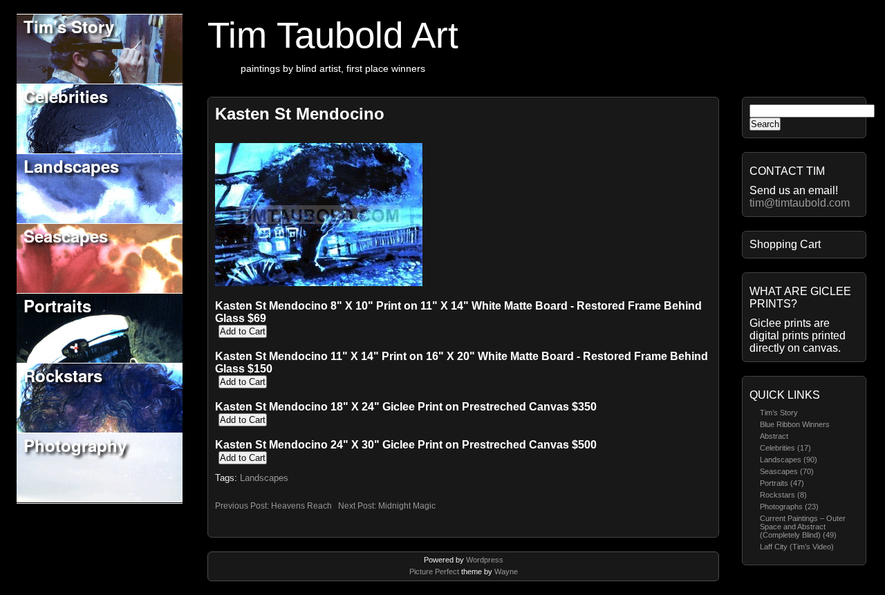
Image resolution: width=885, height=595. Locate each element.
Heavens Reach (301, 506)
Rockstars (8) (783, 495)
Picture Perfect (434, 571)
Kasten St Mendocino (299, 113)
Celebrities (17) (785, 448)
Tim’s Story (779, 412)
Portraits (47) (782, 483)
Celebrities (66, 96)
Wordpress (484, 560)
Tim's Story (69, 26)
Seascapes (66, 235)
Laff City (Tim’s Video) (797, 546)
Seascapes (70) (787, 471)
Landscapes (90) (788, 459)
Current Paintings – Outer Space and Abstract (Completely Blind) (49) (803, 526)
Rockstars (63, 375)
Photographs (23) (789, 506)
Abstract (774, 436)
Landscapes (71, 166)
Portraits (57, 305)
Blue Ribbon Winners (795, 424)
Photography (75, 445)
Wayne (506, 571)
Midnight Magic (407, 506)
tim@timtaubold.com (799, 203)
